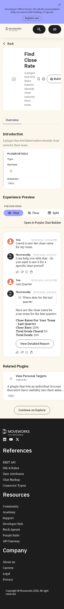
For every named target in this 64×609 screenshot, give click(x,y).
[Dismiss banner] (59, 4)
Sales (11, 183)
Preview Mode (13, 206)
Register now (32, 18)
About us (9, 562)
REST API (9, 462)
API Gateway (11, 541)
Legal (6, 573)
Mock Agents (11, 529)
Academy (9, 512)
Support (8, 518)
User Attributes (13, 474)
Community (11, 506)
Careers (8, 568)
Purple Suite (11, 535)
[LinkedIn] (4, 439)
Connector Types (14, 485)
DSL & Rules (11, 468)
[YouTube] (11, 439)
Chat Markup (11, 479)
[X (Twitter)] (17, 439)
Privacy (8, 579)
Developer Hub (13, 524)
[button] (13, 79)
